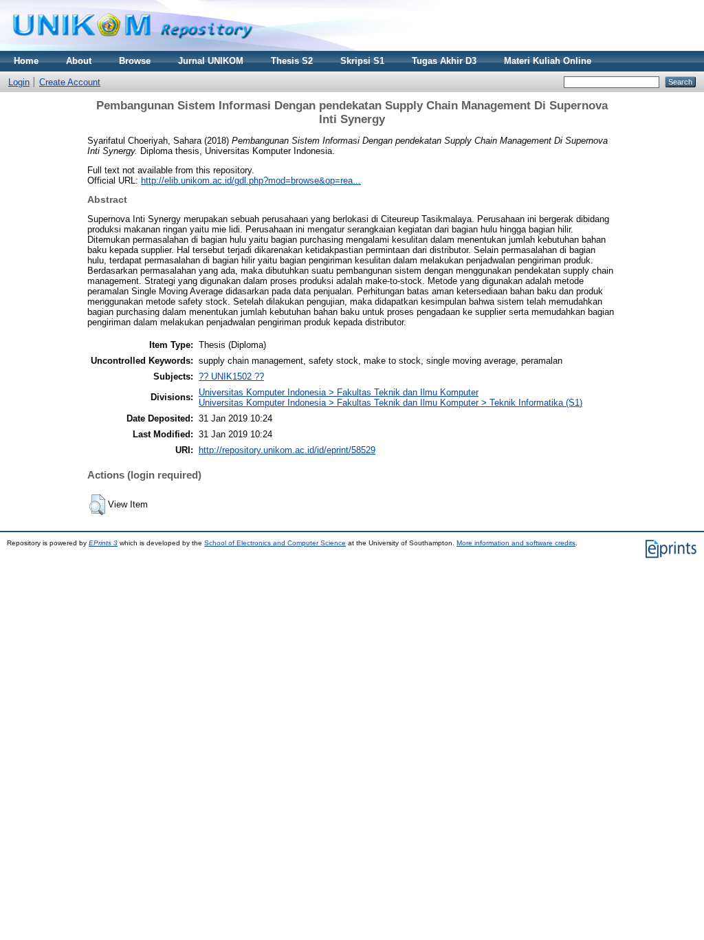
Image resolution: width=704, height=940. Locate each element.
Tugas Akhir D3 (444, 61)
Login (19, 82)
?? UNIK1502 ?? (231, 376)
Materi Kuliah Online (547, 61)
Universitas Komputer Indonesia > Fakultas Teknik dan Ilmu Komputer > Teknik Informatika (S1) (390, 402)
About (78, 61)
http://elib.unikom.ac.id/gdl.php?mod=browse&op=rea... (251, 180)
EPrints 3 (103, 543)
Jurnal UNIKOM (210, 61)
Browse (135, 61)
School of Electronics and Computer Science (275, 543)
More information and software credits (515, 543)
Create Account (69, 82)
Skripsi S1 (362, 61)
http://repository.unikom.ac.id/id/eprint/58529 (287, 450)
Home (26, 61)
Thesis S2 (292, 61)
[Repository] (132, 48)
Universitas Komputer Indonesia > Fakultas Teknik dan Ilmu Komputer (338, 392)
